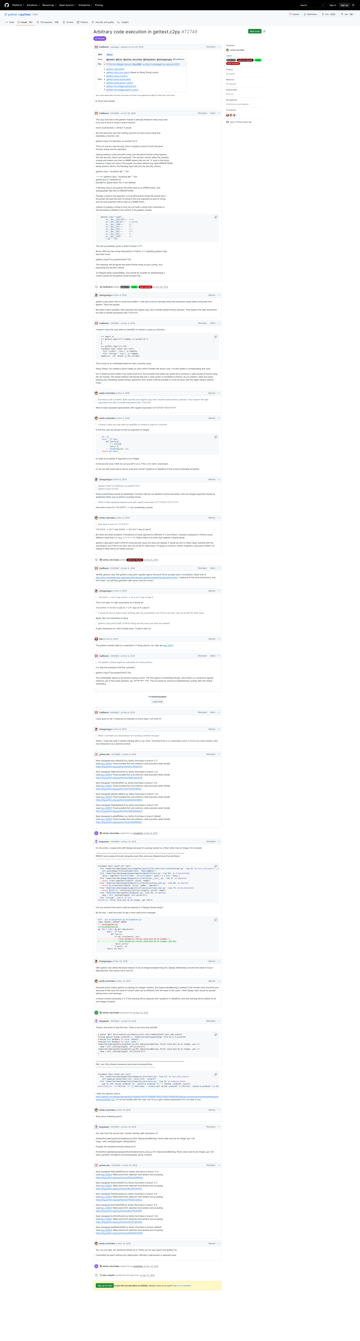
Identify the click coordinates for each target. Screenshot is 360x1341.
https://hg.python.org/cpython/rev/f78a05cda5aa (119, 1199)
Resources (48, 5)
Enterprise (84, 5)
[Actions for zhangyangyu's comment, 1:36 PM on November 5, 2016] (219, 591)
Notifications (312, 14)
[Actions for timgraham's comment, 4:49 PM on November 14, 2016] (219, 1127)
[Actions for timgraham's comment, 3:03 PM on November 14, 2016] (219, 841)
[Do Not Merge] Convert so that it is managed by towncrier (144, 64)
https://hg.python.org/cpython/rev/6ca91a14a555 (119, 1188)
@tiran (119, 59)
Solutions (32, 5)
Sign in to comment (182, 1285)
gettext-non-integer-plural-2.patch (122, 89)
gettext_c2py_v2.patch (117, 76)
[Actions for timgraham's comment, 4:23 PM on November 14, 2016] (219, 1021)
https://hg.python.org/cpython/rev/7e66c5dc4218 (119, 777)
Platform (17, 5)
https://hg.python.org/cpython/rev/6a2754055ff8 (119, 1211)
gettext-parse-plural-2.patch (119, 83)
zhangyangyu (105, 295)
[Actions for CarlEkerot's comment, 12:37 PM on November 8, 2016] (219, 712)
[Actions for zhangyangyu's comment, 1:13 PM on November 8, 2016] (219, 729)
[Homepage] (6, 5)
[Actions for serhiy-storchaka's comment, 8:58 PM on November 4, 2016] (219, 418)
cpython (25, 14)
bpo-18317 (168, 645)
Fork (330, 14)
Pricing (99, 5)
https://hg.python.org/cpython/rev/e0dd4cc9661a (119, 800)
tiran (101, 639)
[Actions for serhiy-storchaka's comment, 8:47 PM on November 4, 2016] (219, 393)
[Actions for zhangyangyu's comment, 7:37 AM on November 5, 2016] (219, 479)
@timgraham (149, 59)
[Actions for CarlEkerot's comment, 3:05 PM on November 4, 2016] (219, 323)
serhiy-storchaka (107, 393)
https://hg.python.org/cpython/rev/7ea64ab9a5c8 (119, 811)
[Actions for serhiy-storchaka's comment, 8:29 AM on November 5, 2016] (219, 518)
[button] (215, 217)
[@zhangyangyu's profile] (96, 295)
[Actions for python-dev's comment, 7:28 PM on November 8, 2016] (219, 754)
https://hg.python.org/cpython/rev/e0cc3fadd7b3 (119, 766)
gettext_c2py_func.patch (117, 72)
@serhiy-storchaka (132, 59)
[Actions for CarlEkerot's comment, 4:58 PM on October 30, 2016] (219, 113)
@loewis (110, 59)
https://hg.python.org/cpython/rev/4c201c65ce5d (119, 1222)
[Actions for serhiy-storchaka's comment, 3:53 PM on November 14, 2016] (219, 981)
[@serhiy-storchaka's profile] (96, 393)
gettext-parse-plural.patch (118, 79)
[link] (106, 286)
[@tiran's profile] (96, 639)
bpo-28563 (106, 763)
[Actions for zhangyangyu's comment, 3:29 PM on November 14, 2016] (219, 961)
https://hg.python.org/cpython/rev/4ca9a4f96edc (119, 822)
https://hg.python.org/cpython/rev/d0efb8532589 (119, 1233)
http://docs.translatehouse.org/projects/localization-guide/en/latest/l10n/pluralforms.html (137, 577)
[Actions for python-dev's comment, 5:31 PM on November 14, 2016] (219, 1165)
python (12, 14)
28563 (109, 54)
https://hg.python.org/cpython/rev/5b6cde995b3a (119, 1177)
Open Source (66, 5)
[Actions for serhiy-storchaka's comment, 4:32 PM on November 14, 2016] (219, 1110)
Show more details (106, 101)
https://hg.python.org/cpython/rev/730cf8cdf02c (118, 789)
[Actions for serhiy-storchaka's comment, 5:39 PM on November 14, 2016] (219, 1243)
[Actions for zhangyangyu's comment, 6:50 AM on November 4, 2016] (219, 295)
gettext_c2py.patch (115, 69)
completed (138, 833)
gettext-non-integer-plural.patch (121, 86)
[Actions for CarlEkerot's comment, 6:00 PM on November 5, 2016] (219, 656)
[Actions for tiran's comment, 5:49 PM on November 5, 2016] (219, 639)
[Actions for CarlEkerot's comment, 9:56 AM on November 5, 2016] (219, 568)
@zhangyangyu (164, 59)
